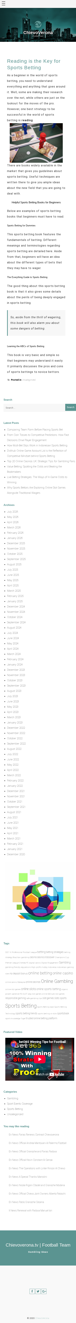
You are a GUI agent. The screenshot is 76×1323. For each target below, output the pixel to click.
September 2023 (16, 685)
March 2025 (14, 590)
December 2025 (16, 543)
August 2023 (14, 691)
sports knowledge (12, 1018)
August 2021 (14, 812)
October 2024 (14, 617)
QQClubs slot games (56, 994)
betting (41, 952)
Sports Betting (21, 1006)
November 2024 (16, 611)
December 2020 (16, 854)
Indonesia (52, 967)
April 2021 (13, 833)
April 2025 (13, 585)
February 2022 (15, 780)
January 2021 (15, 849)
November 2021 (16, 796)
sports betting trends (26, 1013)
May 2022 (12, 764)
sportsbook (63, 1013)
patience (15, 994)
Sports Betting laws (45, 1007)
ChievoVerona (38, 32)
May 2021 (12, 828)
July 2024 (12, 633)
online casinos (33, 982)
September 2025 (16, 559)
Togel (23, 1018)
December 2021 (16, 791)
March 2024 (14, 654)
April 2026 (13, 522)
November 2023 (16, 675)
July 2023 (12, 696)
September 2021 (16, 806)
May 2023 (12, 706)
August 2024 (14, 627)
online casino (62, 973)
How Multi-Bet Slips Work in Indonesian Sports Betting (37, 445)
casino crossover (45, 957)
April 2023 (13, 712)
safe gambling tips (34, 998)
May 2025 (12, 580)
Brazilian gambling (21, 957)
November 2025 (16, 548)
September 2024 (16, 622)
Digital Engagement (49, 963)
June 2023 (13, 701)
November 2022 (16, 733)
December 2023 (16, 669)
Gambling (65, 962)
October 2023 (14, 680)
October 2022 (14, 738)
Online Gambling (57, 981)
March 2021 (14, 838)
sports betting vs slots (47, 1014)
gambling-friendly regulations (18, 967)
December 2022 (16, 727)
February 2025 (15, 596)
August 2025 (14, 564)
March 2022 (14, 775)
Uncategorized (29, 380)
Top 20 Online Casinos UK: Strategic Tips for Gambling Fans (41, 461)
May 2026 (12, 517)
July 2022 (12, 754)
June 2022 (13, 759)
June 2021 (13, 822)
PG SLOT (23, 994)
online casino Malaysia (15, 982)
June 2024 (13, 638)
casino (33, 957)
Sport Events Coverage (20, 1103)
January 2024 (15, 664)
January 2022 (15, 785)
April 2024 (13, 648)
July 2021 (12, 817)
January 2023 (15, 722)
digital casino (35, 963)
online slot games (13, 989)
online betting (40, 973)
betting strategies (55, 952)
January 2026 (15, 538)
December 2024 (16, 606)
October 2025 (14, 553)
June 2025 (13, 575)
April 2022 (13, 770)
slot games (48, 998)
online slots (28, 989)
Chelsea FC (24, 963)
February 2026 (15, 532)
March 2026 (14, 527)
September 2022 (16, 743)
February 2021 (15, 843)
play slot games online (37, 994)
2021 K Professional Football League (21, 952)
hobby (44, 967)
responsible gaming (15, 998)
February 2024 (15, 659)
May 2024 (12, 643)
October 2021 (14, 801)
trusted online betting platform (41, 1018)
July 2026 (12, 511)
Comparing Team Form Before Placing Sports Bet (35, 429)
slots (56, 998)
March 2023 (14, 717)
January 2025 (15, 601)
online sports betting (49, 989)
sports (63, 998)
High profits (36, 967)
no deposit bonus (19, 973)
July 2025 (12, 569)
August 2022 (14, 749)
